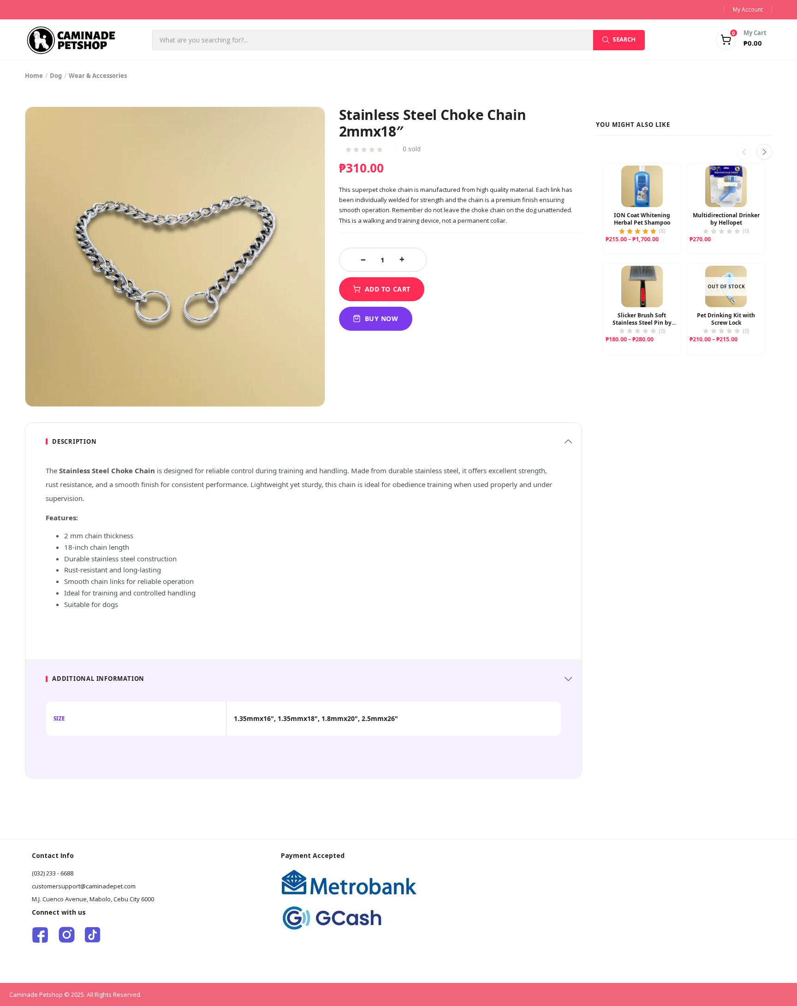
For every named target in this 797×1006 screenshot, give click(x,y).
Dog (56, 75)
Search (624, 39)
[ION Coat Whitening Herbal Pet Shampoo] (642, 186)
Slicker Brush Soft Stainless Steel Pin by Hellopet (642, 319)
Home (34, 75)
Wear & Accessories (98, 75)
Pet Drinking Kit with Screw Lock (726, 319)
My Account (748, 9)
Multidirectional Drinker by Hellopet (726, 219)
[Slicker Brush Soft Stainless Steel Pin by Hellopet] (642, 286)
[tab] (303, 442)
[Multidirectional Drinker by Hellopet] (726, 186)
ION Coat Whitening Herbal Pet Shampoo (642, 219)
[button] (729, 40)
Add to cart (387, 289)
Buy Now (381, 318)
